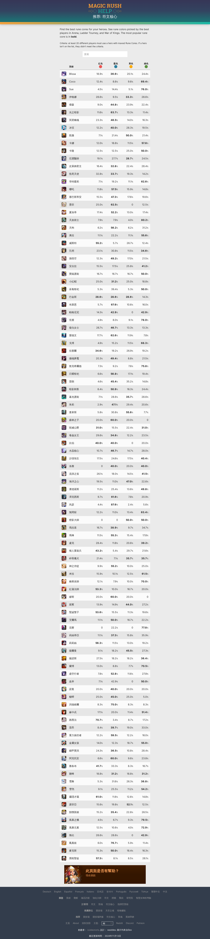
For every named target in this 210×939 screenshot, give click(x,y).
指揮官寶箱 (123, 904)
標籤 (114, 898)
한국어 (110, 891)
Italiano (90, 891)
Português (121, 891)
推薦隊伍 (88, 910)
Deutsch (47, 891)
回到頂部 (86, 923)
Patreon (141, 923)
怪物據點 (121, 910)
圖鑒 (61, 898)
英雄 (68, 898)
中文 (165, 891)
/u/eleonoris (93, 930)
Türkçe (144, 891)
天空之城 (109, 910)
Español (68, 891)
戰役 (121, 898)
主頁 (67, 923)
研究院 (130, 898)
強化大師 (97, 898)
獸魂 (101, 904)
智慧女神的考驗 (143, 898)
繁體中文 (155, 891)
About (76, 923)
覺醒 (76, 898)
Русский (133, 891)
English (57, 891)
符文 (106, 898)
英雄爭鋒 (130, 916)
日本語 (100, 891)
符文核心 (110, 904)
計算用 (85, 904)
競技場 (99, 910)
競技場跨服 (98, 916)
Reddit (119, 923)
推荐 (78, 916)
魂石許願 (85, 898)
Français (79, 891)
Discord (130, 923)
